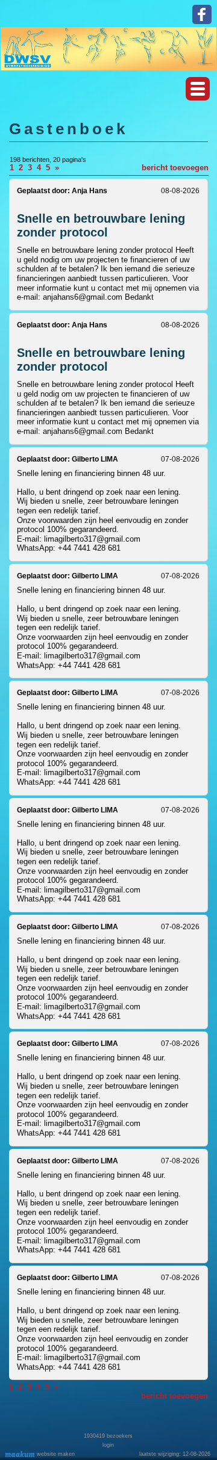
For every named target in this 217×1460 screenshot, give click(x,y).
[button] (198, 89)
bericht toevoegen (175, 167)
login (108, 1445)
